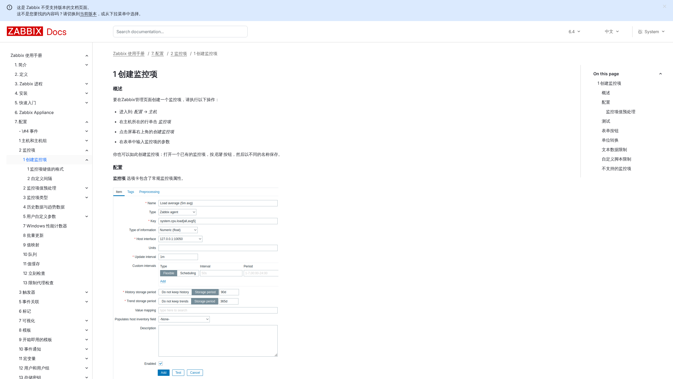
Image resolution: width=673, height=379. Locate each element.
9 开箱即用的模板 (35, 339)
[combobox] (181, 32)
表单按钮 (610, 130)
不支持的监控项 (616, 168)
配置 (606, 102)
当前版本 (88, 13)
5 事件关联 (29, 301)
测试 (606, 121)
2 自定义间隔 (39, 178)
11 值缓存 (31, 263)
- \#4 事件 (28, 131)
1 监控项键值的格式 (45, 169)
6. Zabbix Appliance (34, 112)
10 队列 (30, 254)
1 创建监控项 (35, 159)
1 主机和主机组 (33, 140)
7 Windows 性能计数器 (45, 225)
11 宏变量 (27, 358)
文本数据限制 (614, 149)
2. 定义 (21, 74)
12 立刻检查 (34, 273)
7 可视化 (27, 320)
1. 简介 (21, 64)
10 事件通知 (30, 349)
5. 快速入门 (25, 102)
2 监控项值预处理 (39, 188)
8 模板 (25, 330)
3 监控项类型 (35, 197)
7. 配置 (21, 121)
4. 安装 (21, 93)
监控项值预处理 (620, 111)
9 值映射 (31, 244)
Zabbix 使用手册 (26, 55)
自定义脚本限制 (616, 159)
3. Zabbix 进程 (29, 83)
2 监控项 (27, 150)
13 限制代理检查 (38, 282)
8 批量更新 (33, 235)
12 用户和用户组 (34, 368)
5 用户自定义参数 (39, 216)
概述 (606, 92)
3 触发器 (27, 292)
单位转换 (610, 140)
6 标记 (25, 311)
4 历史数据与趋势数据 (44, 207)
